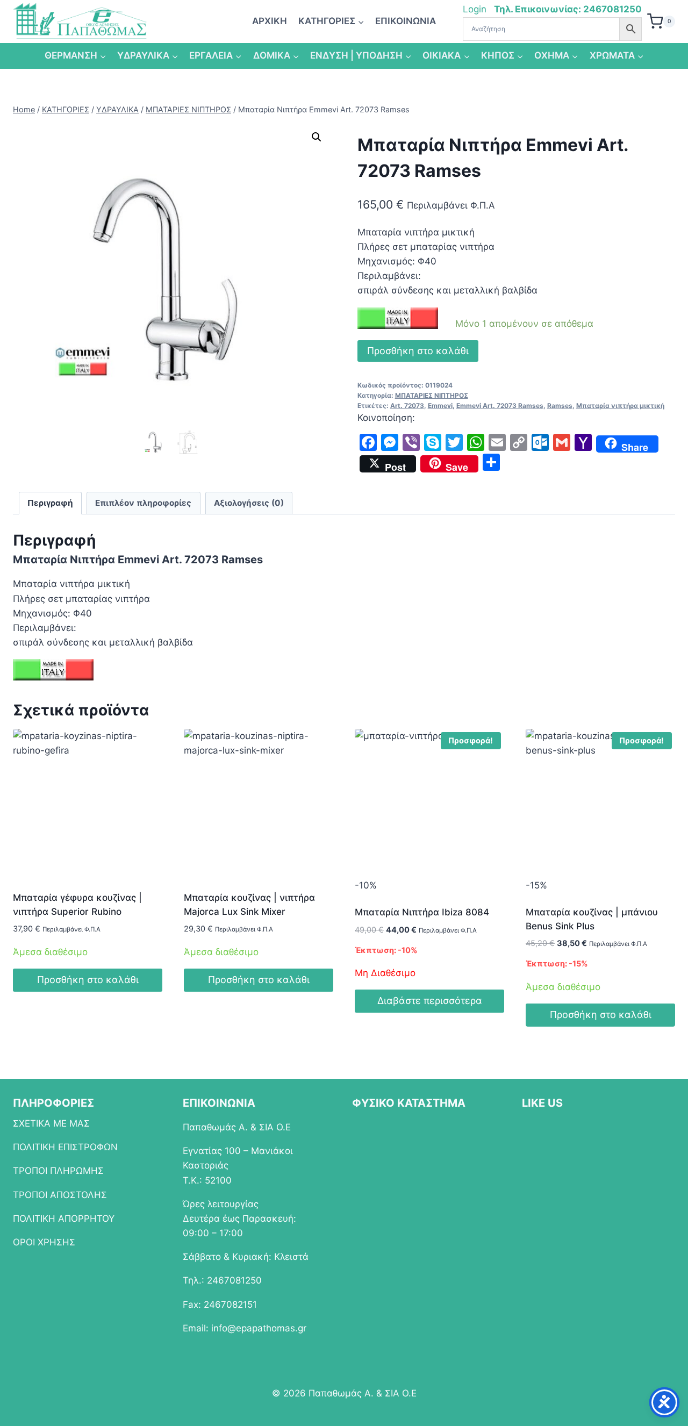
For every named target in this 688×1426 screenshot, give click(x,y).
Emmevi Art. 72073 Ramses (499, 406)
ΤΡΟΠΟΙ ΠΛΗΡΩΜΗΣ (58, 1170)
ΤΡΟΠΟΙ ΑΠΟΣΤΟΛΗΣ (60, 1194)
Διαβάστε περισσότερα (429, 1000)
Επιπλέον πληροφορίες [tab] (143, 503)
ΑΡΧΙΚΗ (269, 21)
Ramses (559, 406)
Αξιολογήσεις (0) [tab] (249, 503)
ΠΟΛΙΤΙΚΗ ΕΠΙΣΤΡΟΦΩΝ (65, 1147)
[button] (316, 137)
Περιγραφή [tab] (50, 503)
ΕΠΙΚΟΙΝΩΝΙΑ (405, 21)
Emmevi (440, 406)
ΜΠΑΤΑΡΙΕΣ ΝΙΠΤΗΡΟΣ (431, 395)
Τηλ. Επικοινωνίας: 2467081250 (568, 9)
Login (476, 9)
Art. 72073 (407, 406)
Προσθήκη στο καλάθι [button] (88, 979)
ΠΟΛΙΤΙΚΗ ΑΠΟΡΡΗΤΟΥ (63, 1218)
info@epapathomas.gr (258, 1328)
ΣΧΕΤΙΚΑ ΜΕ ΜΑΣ (51, 1123)
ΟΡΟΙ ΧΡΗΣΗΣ (44, 1242)
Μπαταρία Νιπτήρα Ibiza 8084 (422, 912)
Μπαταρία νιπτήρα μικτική (620, 406)
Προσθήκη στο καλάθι (418, 350)
